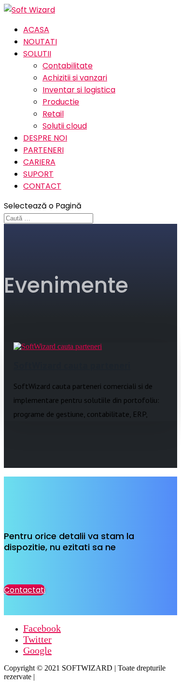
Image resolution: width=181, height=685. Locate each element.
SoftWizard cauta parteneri (72, 365)
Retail (53, 113)
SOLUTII (37, 53)
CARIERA (39, 162)
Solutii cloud (64, 125)
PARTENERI (43, 149)
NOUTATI (40, 41)
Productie (60, 101)
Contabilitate (67, 65)
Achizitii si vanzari (74, 77)
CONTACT (42, 186)
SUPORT (38, 174)
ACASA (36, 29)
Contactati (24, 589)
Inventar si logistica (78, 89)
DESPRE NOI (45, 137)
